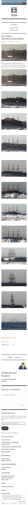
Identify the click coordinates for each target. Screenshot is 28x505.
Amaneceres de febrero (8, 449)
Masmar (3, 469)
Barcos (18, 41)
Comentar (21, 405)
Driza (14, 15)
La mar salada (5, 458)
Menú (13, 28)
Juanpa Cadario (5, 467)
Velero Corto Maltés (7, 478)
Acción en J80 (5, 493)
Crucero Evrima (5, 439)
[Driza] (14, 2)
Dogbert (3, 41)
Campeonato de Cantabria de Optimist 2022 (9, 443)
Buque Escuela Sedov (7, 337)
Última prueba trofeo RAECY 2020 (11, 446)
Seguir (5, 428)
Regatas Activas (6, 460)
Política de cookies (17, 499)
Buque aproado (5, 452)
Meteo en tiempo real (7, 486)
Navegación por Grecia (7, 476)
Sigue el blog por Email (8, 413)
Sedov (14, 337)
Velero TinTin (5, 479)
